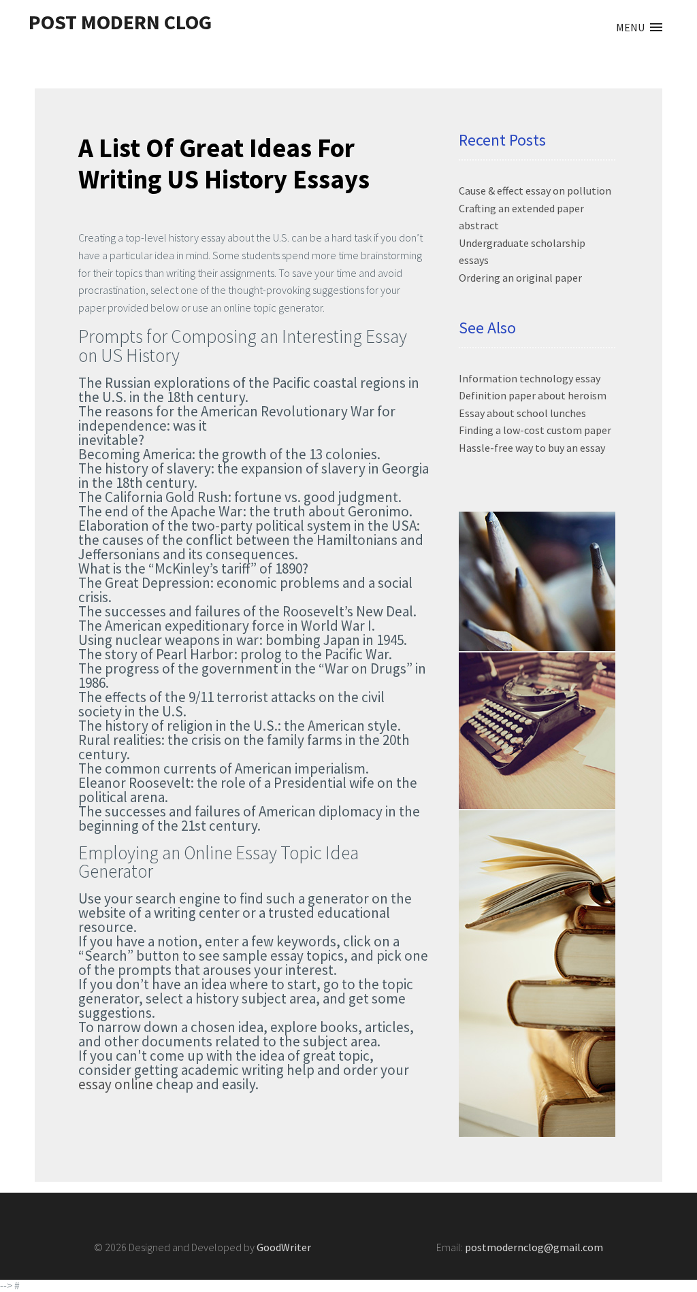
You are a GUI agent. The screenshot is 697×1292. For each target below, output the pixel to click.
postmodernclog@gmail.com (534, 1247)
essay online (115, 1084)
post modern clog (120, 22)
